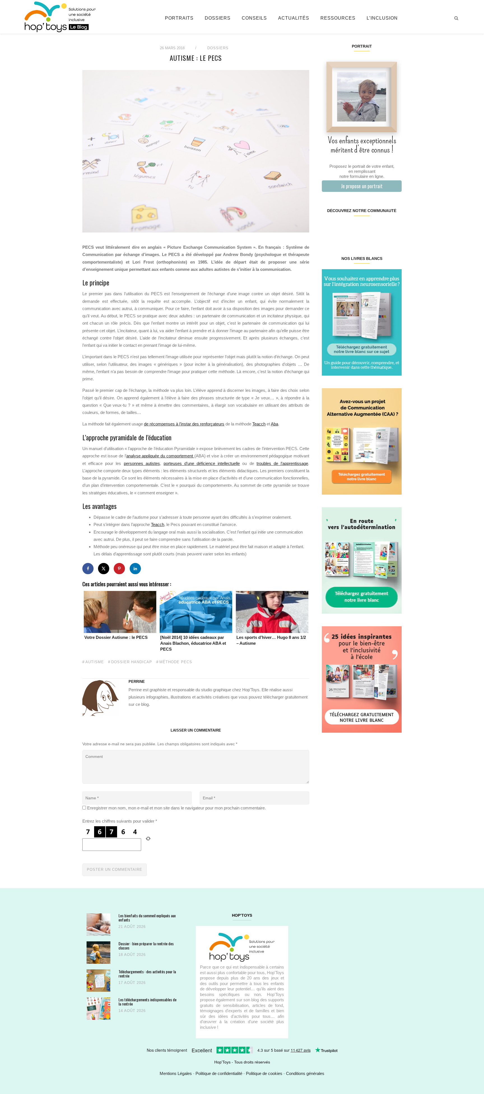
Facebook (328, 229)
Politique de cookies (264, 1073)
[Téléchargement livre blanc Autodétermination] (362, 560)
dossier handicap (131, 662)
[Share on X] (103, 568)
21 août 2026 (132, 927)
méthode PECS (175, 662)
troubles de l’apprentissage (282, 463)
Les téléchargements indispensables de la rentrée (147, 1001)
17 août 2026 (132, 983)
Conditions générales (305, 1073)
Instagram (341, 229)
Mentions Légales (176, 1073)
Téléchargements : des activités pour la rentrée (147, 973)
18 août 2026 (132, 955)
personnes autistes (142, 463)
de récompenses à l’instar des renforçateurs (184, 424)
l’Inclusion (382, 18)
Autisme (94, 662)
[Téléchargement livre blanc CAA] (362, 441)
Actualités (293, 18)
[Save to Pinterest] (119, 568)
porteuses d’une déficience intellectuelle (202, 463)
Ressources (337, 18)
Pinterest (355, 229)
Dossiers (218, 18)
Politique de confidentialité (219, 1073)
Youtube (381, 229)
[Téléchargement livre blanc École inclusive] (362, 679)
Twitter (394, 229)
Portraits (179, 18)
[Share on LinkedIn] (135, 568)
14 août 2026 (132, 1011)
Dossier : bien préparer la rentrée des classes (146, 945)
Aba (274, 424)
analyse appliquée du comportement (160, 455)
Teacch (259, 424)
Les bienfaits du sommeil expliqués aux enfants (147, 917)
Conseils (254, 18)
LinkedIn (368, 229)
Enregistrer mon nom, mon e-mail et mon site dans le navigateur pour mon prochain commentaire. (176, 808)
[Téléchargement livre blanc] (362, 322)
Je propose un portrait (362, 186)
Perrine (137, 681)
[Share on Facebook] (88, 568)
